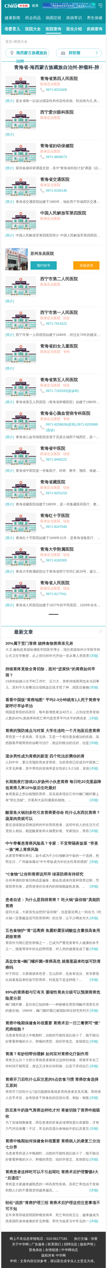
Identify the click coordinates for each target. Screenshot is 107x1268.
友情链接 (52, 1250)
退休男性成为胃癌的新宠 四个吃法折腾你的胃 (45, 756)
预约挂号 (43, 265)
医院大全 (33, 29)
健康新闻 (12, 18)
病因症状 (53, 18)
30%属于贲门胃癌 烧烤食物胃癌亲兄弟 (39, 643)
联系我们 (54, 1244)
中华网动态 (69, 1250)
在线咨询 (86, 265)
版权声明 (86, 1244)
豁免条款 (35, 1250)
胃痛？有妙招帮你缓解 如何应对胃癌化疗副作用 (46, 1054)
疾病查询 (94, 29)
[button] (53, 614)
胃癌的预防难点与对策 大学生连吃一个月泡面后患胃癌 (52, 730)
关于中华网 (20, 1244)
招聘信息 (70, 1244)
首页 (8, 41)
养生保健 (94, 18)
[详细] (94, 656)
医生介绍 (74, 29)
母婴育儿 (12, 29)
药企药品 (33, 18)
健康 (35, 5)
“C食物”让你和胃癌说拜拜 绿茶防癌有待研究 (44, 874)
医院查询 (53, 29)
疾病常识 (74, 18)
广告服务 (38, 1244)
